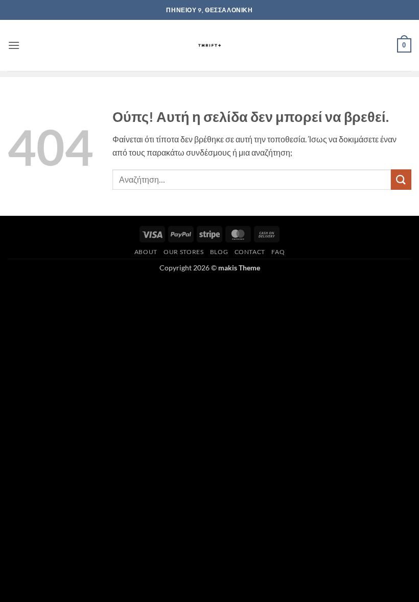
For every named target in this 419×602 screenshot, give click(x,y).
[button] (14, 45)
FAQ (278, 252)
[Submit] (401, 179)
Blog (219, 252)
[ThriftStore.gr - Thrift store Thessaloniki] (210, 45)
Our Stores (183, 252)
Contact (250, 252)
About (145, 252)
